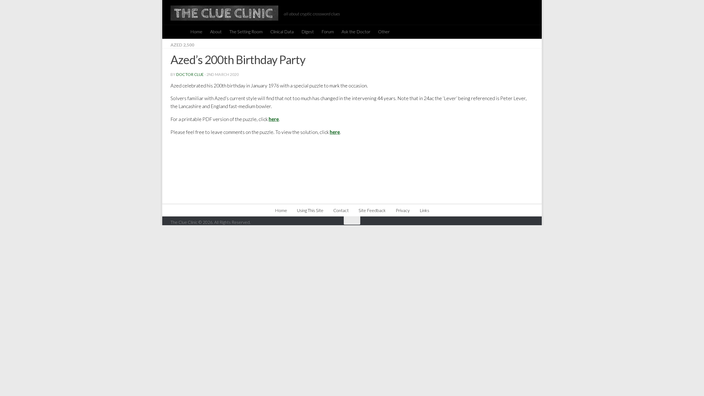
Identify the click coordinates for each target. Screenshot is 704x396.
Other (384, 31)
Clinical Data (282, 31)
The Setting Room (246, 31)
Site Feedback (372, 210)
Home (196, 31)
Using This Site (310, 210)
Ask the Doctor (356, 31)
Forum (327, 31)
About (216, 31)
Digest (307, 31)
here (274, 119)
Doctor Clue (190, 74)
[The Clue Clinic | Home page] (224, 13)
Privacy (403, 210)
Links (424, 210)
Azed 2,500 (182, 44)
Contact (341, 210)
